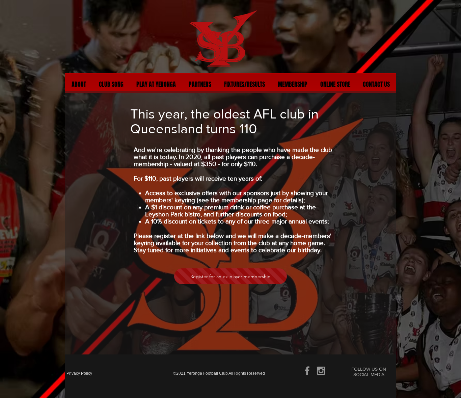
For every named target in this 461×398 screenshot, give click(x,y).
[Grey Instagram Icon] (321, 370)
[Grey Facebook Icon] (307, 370)
